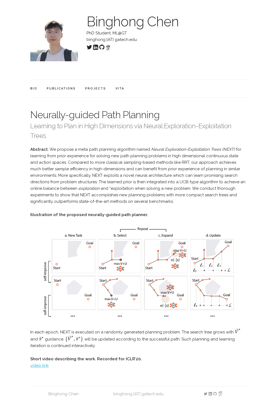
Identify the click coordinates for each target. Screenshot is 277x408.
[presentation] (238, 332)
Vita (120, 88)
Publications (61, 88)
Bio (33, 88)
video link (39, 365)
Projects (95, 88)
